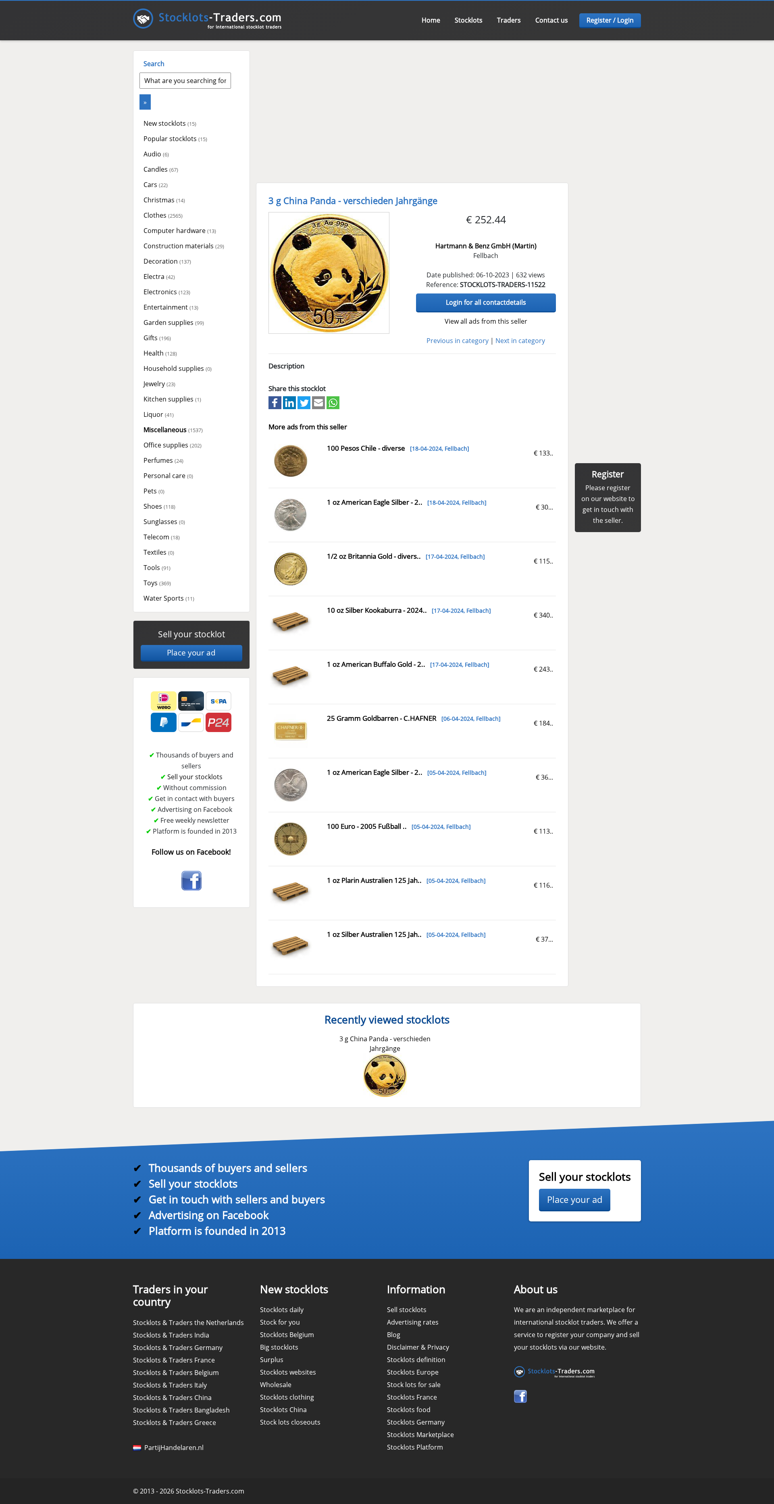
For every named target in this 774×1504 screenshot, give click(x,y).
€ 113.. (543, 831)
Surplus (271, 1359)
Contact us (551, 20)
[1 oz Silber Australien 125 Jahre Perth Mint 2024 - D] (290, 946)
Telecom (162, 537)
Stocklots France (412, 1397)
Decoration (167, 261)
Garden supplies (174, 322)
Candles (161, 169)
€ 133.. (543, 453)
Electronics (167, 291)
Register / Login (610, 20)
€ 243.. (543, 669)
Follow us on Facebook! (191, 852)
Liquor (159, 414)
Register (608, 474)
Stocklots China (283, 1409)
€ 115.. (543, 561)
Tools (157, 567)
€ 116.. (543, 885)
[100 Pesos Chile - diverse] (291, 460)
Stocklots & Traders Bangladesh (181, 1410)
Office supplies (173, 445)
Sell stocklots (407, 1309)
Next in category (520, 340)
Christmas (164, 200)
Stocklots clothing (287, 1397)
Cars (156, 184)
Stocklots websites (288, 1372)
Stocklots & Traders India (171, 1335)
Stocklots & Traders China (172, 1397)
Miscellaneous (173, 429)
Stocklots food (409, 1409)
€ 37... (544, 939)
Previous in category (458, 340)
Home (431, 20)
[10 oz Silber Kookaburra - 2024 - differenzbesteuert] (290, 622)
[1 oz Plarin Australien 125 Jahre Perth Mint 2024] (290, 892)
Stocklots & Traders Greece (174, 1422)
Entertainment (171, 307)
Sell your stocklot (191, 634)
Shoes (159, 506)
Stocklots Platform (415, 1447)
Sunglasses (164, 521)
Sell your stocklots (195, 776)
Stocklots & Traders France (174, 1360)
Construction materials (184, 245)
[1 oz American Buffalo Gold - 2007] (290, 676)
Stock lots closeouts (290, 1422)
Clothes (163, 215)
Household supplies (178, 368)
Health (160, 353)
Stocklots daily (282, 1309)
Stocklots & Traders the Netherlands (188, 1322)
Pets (154, 491)
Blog (393, 1334)
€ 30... (544, 507)
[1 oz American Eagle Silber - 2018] (290, 514)
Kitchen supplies (172, 399)
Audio (156, 154)
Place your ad (191, 652)
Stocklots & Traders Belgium (176, 1372)
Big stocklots (279, 1347)
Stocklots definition (416, 1359)
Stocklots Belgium (287, 1334)
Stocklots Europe (413, 1372)
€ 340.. (543, 615)
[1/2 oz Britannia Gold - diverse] (291, 568)
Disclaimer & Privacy (418, 1347)
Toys (157, 582)
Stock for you (280, 1322)
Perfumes (163, 460)
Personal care (168, 475)
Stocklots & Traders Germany (178, 1347)
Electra (159, 276)
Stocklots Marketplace (420, 1434)
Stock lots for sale (414, 1384)
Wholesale (275, 1384)
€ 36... (544, 777)
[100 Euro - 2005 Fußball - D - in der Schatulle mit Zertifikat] (291, 838)
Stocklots (469, 20)
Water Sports (169, 598)
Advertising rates (413, 1322)
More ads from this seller (307, 426)
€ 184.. (543, 723)
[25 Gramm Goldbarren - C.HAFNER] (291, 730)
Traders (509, 20)
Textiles (159, 552)
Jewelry (159, 383)
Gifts (157, 337)
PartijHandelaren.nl (172, 1447)
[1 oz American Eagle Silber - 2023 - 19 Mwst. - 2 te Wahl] (291, 784)
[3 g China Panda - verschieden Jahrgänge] (329, 272)
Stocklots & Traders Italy (170, 1385)
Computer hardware (180, 230)
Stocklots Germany (416, 1422)
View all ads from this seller (486, 321)
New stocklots (170, 123)
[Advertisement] (447, 106)
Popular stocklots (175, 138)
